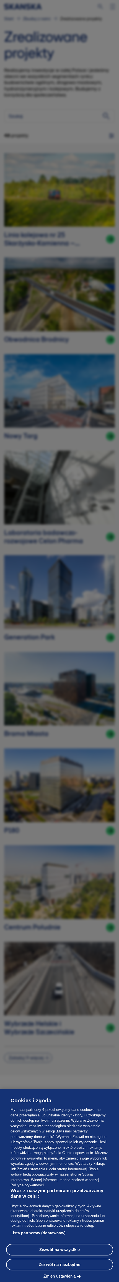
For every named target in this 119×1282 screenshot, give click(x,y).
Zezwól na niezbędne (59, 1264)
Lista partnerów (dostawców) (38, 1233)
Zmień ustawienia (59, 1276)
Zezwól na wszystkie (59, 1249)
